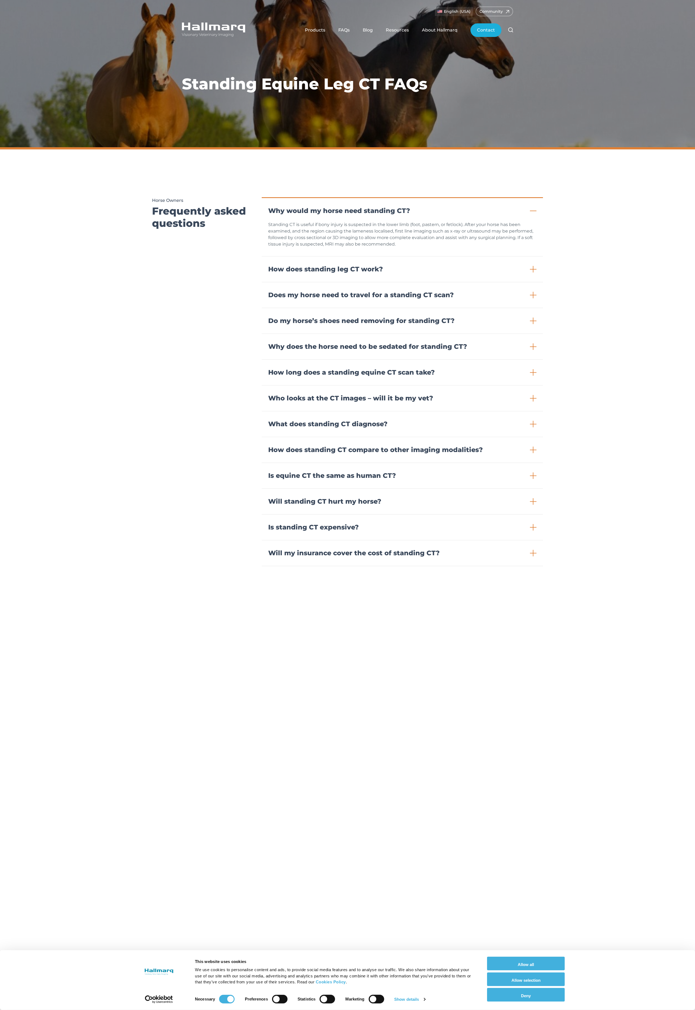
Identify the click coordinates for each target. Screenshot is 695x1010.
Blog (368, 30)
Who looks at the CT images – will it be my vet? (350, 398)
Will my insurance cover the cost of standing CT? (354, 553)
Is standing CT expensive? (313, 527)
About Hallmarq (439, 30)
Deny (526, 995)
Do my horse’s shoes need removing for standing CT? (361, 321)
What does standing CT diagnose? (327, 424)
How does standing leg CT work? (325, 269)
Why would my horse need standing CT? (339, 211)
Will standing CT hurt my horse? (324, 501)
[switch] (280, 999)
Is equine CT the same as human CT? (332, 475)
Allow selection (526, 980)
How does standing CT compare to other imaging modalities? (375, 450)
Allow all (526, 964)
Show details (406, 999)
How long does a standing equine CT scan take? (351, 372)
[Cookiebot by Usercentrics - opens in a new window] (159, 999)
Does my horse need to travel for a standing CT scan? (361, 295)
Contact (486, 30)
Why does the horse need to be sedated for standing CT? (367, 346)
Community (491, 11)
